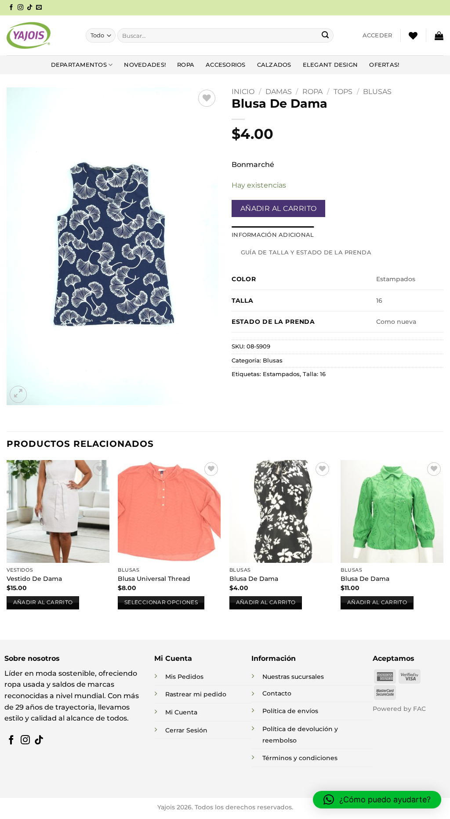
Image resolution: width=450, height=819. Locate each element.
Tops (343, 91)
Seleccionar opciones (161, 602)
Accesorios (226, 65)
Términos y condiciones (300, 758)
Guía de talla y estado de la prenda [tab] (306, 252)
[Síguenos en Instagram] (20, 7)
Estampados (281, 374)
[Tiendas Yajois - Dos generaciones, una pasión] (29, 35)
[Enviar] (325, 35)
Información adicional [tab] (273, 235)
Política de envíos (290, 711)
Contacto (276, 693)
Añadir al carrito (278, 208)
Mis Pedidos (184, 677)
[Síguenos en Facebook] (11, 7)
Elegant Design (330, 65)
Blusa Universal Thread (154, 579)
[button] (377, 35)
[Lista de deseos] (413, 35)
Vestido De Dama (34, 579)
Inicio (243, 91)
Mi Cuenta (181, 712)
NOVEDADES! (145, 65)
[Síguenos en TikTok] (30, 7)
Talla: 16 (314, 374)
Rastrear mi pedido (195, 694)
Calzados (274, 65)
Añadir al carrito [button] (43, 602)
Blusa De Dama (253, 579)
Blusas (377, 91)
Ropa (185, 65)
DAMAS (278, 91)
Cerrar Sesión (186, 730)
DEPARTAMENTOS (79, 65)
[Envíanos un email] (39, 7)
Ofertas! (384, 65)
